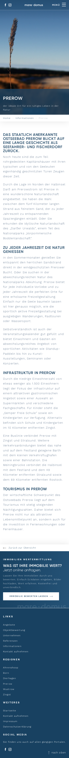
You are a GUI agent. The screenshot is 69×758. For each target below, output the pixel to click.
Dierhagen (9, 678)
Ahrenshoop (10, 667)
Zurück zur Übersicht (22, 547)
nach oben (58, 752)
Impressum (10, 721)
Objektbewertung (14, 630)
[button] (31, 596)
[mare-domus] (34, 5)
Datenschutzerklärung (17, 726)
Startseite (9, 710)
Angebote (9, 624)
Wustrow (8, 689)
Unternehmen (12, 635)
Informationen (25, 118)
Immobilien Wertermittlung (27, 559)
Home (7, 118)
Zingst (7, 694)
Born (6, 673)
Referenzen (10, 641)
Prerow (7, 684)
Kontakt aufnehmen (15, 651)
